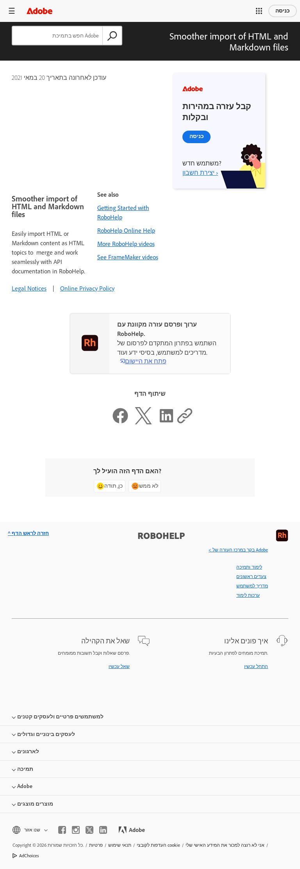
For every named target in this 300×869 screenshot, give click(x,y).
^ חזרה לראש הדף (28, 533)
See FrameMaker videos (127, 257)
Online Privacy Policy (87, 288)
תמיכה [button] (25, 769)
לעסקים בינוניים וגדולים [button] (46, 734)
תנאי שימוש (119, 845)
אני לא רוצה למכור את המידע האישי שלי (225, 845)
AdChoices (29, 855)
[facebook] (62, 830)
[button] (259, 11)
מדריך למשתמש (252, 586)
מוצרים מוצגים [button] (35, 804)
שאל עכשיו (119, 666)
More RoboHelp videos (126, 244)
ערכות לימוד (248, 595)
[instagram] (76, 830)
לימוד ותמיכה (249, 567)
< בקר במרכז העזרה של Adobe (238, 550)
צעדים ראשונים (251, 576)
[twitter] (89, 830)
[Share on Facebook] (120, 422)
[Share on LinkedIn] (166, 422)
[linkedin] (103, 830)
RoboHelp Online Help (126, 230)
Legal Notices (29, 288)
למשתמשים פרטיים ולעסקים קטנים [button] (60, 716)
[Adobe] (39, 11)
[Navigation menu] (11, 11)
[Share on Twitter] (143, 422)
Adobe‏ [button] (24, 786)
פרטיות (96, 845)
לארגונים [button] (28, 751)
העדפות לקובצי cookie (158, 845)
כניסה (282, 10)
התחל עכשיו (256, 666)
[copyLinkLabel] (184, 422)
